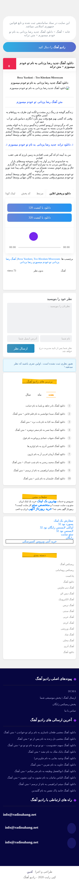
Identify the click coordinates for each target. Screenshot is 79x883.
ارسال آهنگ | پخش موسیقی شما (58, 697)
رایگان (69, 537)
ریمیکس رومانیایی (65, 570)
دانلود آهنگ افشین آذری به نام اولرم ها (48, 446)
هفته (51, 394)
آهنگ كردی (68, 622)
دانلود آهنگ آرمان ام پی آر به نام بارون (49, 454)
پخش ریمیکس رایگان (64, 704)
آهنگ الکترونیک (66, 599)
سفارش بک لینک (63, 520)
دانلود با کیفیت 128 (40, 207)
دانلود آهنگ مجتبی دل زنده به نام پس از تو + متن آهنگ (46, 738)
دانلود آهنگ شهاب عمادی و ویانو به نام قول (46, 438)
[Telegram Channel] (18, 46)
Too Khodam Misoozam (47, 258)
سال (28, 394)
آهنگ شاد (69, 634)
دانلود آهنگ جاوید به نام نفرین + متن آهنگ (53, 764)
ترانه (61, 144)
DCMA (72, 691)
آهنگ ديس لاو (67, 593)
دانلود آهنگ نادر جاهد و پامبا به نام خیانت (48, 405)
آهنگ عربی (68, 617)
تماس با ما (70, 710)
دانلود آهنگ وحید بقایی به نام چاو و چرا (55, 758)
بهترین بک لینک (47, 501)
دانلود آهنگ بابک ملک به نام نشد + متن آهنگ (52, 751)
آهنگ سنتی (68, 611)
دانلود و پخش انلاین (60, 193)
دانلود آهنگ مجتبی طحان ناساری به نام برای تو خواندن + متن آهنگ (40, 732)
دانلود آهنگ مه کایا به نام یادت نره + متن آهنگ (45, 421)
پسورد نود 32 (65, 524)
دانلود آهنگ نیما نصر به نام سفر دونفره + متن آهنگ (42, 430)
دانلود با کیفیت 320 (40, 217)
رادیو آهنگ (59, 47)
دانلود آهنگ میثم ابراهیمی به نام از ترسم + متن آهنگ (41, 470)
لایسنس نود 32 (64, 530)
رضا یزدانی (43, 82)
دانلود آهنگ (68, 581)
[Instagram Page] (28, 46)
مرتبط (39, 193)
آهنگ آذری (69, 646)
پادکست (70, 576)
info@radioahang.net (21, 827)
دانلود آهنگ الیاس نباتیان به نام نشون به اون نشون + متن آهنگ (41, 777)
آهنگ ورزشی (67, 628)
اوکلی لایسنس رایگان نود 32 (56, 527)
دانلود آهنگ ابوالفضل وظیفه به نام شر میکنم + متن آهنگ (45, 771)
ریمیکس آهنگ (67, 564)
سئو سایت (67, 534)
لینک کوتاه (9, 193)
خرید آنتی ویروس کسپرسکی (39, 541)
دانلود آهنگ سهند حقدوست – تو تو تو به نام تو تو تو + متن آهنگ (41, 745)
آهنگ (63, 270)
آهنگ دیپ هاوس (66, 587)
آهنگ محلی (68, 640)
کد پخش (25, 193)
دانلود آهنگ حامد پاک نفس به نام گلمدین (54, 790)
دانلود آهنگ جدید (59, 82)
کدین (30, 871)
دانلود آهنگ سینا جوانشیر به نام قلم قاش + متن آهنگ (41, 413)
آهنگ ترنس (68, 605)
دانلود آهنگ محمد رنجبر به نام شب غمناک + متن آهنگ (41, 462)
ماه (40, 394)
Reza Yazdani (25, 77)
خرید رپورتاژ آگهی (40, 508)
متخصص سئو (41, 505)
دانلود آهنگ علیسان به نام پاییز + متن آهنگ (46, 478)
